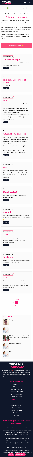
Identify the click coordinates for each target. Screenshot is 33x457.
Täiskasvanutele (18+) (16, 391)
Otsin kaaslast (10, 192)
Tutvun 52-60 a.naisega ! (15, 134)
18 (13, 302)
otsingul (7, 212)
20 (19, 302)
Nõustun (11, 454)
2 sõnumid (5, 155)
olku (5, 277)
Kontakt (16, 415)
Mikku (5, 234)
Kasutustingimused (16, 405)
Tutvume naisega (11, 59)
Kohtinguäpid (16, 387)
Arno (5, 100)
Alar (5, 167)
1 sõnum (5, 121)
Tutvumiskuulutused (8, 56)
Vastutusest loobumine (16, 413)
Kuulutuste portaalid (16, 389)
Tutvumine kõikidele (16, 394)
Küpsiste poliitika (16, 408)
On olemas (8, 257)
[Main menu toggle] (29, 2)
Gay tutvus (16, 384)
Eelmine (16, 299)
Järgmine (16, 305)
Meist (16, 403)
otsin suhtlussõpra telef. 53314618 (14, 81)
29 (25, 302)
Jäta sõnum (6, 67)
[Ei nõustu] (31, 453)
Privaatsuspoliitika (16, 410)
